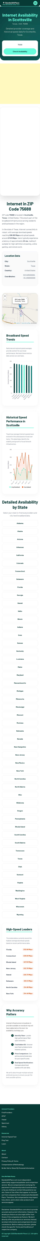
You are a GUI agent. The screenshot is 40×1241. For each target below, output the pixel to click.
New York (20, 771)
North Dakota (20, 787)
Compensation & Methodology (13, 1164)
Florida (20, 587)
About (4, 1154)
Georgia (20, 595)
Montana (20, 723)
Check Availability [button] (20, 51)
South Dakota (20, 843)
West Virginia (20, 899)
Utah (20, 867)
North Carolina (20, 779)
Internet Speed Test (9, 1137)
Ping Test (5, 1140)
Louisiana (20, 659)
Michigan (20, 691)
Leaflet (18, 323)
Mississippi (20, 707)
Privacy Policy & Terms (10, 1161)
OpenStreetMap (26, 323)
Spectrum (5, 1123)
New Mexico (20, 763)
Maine (20, 667)
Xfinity (4, 1127)
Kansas (20, 643)
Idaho (20, 611)
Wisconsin (20, 907)
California (20, 555)
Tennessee (20, 851)
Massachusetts (20, 683)
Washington (20, 891)
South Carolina (20, 835)
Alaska (20, 531)
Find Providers (7, 1112)
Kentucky (20, 651)
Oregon (20, 811)
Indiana (20, 627)
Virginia (20, 883)
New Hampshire (20, 747)
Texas (20, 859)
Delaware (20, 579)
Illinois (20, 619)
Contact (5, 1157)
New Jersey (20, 755)
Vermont (20, 875)
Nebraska (20, 731)
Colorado (20, 563)
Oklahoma (20, 803)
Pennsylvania (20, 819)
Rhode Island (20, 827)
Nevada (20, 739)
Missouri (20, 715)
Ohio (20, 795)
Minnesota (20, 699)
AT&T (4, 1116)
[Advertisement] (20, 83)
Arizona (20, 539)
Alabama (20, 523)
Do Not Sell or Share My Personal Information (18, 1168)
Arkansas (20, 547)
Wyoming (20, 915)
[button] (20, 306)
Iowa (20, 635)
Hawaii (20, 603)
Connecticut (20, 571)
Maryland (20, 675)
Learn (4, 1144)
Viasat (4, 1119)
